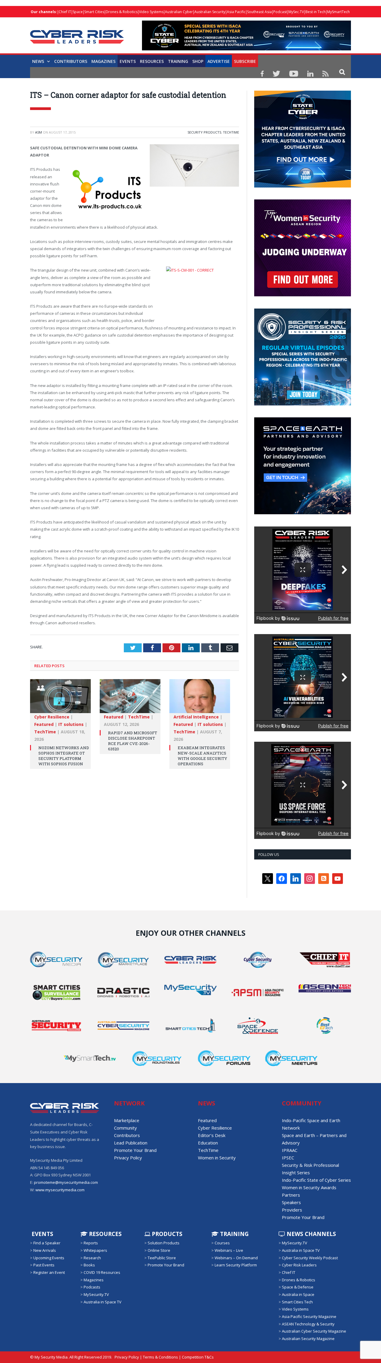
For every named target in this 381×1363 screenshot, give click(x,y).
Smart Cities (94, 11)
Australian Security (209, 11)
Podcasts (92, 1287)
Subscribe (245, 61)
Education (208, 1143)
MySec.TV (296, 11)
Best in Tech (315, 11)
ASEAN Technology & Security (308, 1324)
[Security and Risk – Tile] (302, 404)
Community (125, 1128)
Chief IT (65, 11)
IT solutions (71, 724)
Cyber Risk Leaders (299, 1265)
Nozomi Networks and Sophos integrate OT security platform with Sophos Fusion (63, 756)
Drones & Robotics (122, 11)
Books (89, 1265)
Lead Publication (130, 1143)
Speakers (291, 1202)
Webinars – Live (229, 1250)
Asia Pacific (236, 11)
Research (92, 1257)
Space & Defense (297, 1287)
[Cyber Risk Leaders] (77, 33)
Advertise (218, 61)
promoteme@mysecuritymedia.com (66, 1182)
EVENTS (41, 1234)
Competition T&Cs (198, 1357)
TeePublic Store (162, 1257)
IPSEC (288, 1158)
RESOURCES (152, 61)
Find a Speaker (46, 1243)
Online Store (159, 1250)
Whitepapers (95, 1250)
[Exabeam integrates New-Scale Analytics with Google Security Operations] (199, 699)
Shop (197, 61)
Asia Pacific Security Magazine (309, 1316)
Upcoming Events (48, 1257)
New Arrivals (44, 1250)
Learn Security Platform (236, 1265)
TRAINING (178, 61)
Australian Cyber (179, 11)
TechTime (231, 132)
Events (128, 61)
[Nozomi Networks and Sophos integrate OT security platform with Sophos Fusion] (60, 699)
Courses (222, 1243)
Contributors (70, 61)
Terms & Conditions (160, 1357)
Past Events (43, 1265)
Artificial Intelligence (196, 717)
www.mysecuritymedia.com (60, 1189)
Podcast (280, 11)
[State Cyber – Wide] (246, 49)
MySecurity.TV (96, 1294)
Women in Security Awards (309, 1187)
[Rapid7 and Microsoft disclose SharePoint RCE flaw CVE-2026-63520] (130, 699)
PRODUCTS (166, 1234)
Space (78, 11)
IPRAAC (289, 1150)
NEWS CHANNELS (310, 1234)
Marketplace (126, 1120)
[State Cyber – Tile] (302, 186)
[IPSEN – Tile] (302, 512)
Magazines (103, 61)
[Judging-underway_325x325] (302, 295)
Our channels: (44, 11)
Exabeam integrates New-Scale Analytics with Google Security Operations (202, 756)
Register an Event (49, 1272)
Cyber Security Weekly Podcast (310, 1257)
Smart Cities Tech (297, 1302)
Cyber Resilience (51, 717)
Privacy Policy (128, 1158)
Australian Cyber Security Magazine (314, 1331)
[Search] (342, 72)
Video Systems (151, 11)
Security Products (204, 132)
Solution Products (163, 1243)
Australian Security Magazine (308, 1338)
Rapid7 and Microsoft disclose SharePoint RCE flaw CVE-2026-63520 (132, 741)
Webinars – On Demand (236, 1257)
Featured (44, 724)
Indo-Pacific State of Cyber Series (316, 1180)
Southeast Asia (259, 11)
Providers (292, 1210)
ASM (38, 132)
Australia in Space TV (102, 1302)
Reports (91, 1243)
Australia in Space (298, 1294)
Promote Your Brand (135, 1150)
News (38, 61)
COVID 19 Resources (102, 1272)
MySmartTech (338, 11)
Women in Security (217, 1158)
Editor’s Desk (211, 1135)
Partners (291, 1195)
